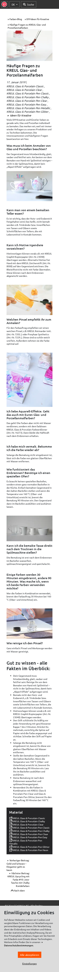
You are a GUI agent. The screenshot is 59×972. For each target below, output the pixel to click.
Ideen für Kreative (20, 115)
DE (14, 4)
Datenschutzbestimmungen (18, 945)
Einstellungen (29, 963)
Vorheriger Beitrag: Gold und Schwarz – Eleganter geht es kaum (18, 865)
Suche (30, 4)
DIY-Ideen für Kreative (37, 19)
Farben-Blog (16, 19)
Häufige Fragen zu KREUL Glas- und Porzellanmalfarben (27, 26)
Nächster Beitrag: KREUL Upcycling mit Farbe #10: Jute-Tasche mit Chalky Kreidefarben (19, 879)
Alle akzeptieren (29, 954)
